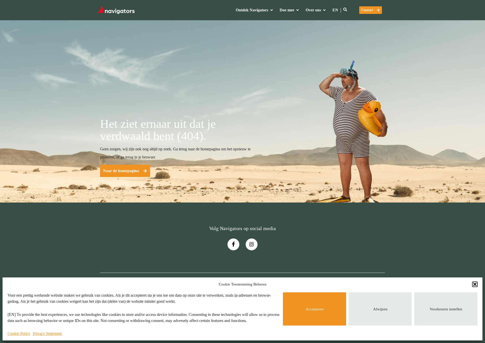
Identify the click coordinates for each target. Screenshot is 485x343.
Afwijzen (380, 309)
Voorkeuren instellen (446, 309)
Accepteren (315, 309)
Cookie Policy (19, 333)
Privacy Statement (47, 333)
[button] (474, 284)
